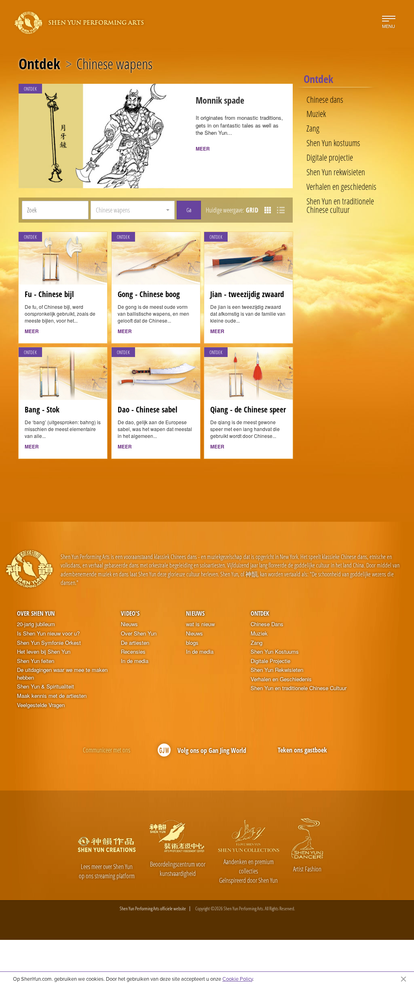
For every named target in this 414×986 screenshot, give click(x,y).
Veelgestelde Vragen (41, 705)
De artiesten (135, 642)
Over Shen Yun (36, 613)
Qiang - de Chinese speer (248, 409)
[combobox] (132, 210)
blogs (192, 642)
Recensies (133, 651)
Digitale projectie (329, 157)
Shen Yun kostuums (333, 143)
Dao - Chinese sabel (147, 409)
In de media (134, 661)
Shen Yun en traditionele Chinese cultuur (340, 205)
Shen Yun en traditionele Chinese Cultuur (298, 688)
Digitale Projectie (270, 661)
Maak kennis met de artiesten (52, 695)
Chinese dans (324, 100)
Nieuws (129, 624)
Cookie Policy (237, 978)
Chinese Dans (267, 624)
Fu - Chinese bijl (49, 294)
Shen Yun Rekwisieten (277, 670)
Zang (312, 128)
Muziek (316, 114)
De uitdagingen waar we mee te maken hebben (62, 673)
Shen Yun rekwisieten (335, 172)
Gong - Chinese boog (149, 294)
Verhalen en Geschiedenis (281, 679)
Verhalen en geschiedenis (341, 187)
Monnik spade (220, 100)
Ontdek (39, 64)
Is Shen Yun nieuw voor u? (48, 633)
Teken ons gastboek (302, 750)
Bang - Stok (42, 409)
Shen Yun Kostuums (275, 651)
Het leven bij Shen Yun (43, 651)
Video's (130, 613)
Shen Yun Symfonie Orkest (49, 642)
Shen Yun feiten (35, 661)
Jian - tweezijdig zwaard (247, 294)
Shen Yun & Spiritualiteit (45, 686)
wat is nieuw (200, 624)
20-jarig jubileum (36, 624)
